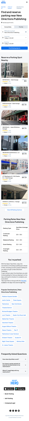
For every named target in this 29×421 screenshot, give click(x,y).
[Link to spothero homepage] (14, 382)
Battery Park (20, 341)
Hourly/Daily (7, 27)
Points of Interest (10, 7)
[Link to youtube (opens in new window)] (19, 411)
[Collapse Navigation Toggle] (27, 2)
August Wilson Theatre (9, 326)
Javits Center (6, 300)
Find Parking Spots (14, 48)
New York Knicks (17, 304)
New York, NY (3, 7)
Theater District (7, 307)
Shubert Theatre (7, 337)
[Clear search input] (26, 32)
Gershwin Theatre (7, 322)
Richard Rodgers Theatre (9, 311)
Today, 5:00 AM (8, 43)
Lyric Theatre (6, 315)
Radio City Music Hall (19, 315)
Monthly (21, 27)
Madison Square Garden (9, 296)
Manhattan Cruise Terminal (10, 334)
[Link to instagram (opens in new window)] (13, 411)
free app (23, 280)
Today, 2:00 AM (8, 38)
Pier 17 (16, 330)
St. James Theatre (7, 345)
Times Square (17, 300)
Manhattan (5, 304)
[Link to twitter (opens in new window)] (16, 411)
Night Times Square (8, 341)
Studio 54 (18, 337)
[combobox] (14, 32)
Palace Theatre (6, 330)
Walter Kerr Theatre (8, 319)
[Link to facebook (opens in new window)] (10, 411)
